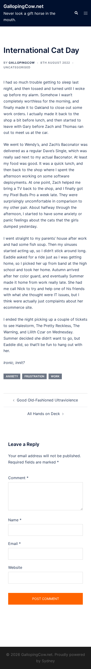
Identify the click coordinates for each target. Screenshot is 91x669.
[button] (76, 13)
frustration (34, 376)
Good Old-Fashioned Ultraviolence (47, 400)
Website (15, 567)
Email (14, 543)
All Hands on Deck (43, 413)
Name (14, 520)
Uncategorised (17, 67)
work (55, 376)
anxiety (12, 376)
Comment (18, 477)
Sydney (48, 660)
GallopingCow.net (24, 6)
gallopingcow (22, 62)
